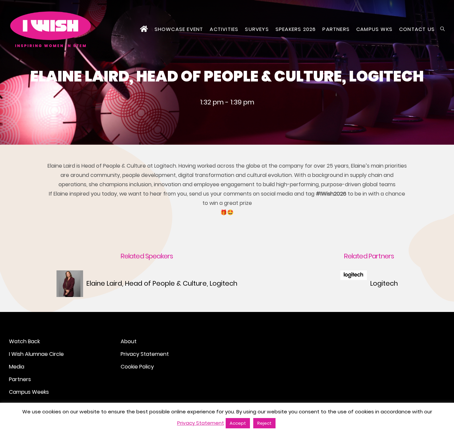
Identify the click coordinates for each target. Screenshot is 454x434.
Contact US (417, 29)
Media (16, 366)
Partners (336, 29)
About (129, 341)
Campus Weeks (29, 392)
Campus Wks (374, 29)
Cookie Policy (137, 366)
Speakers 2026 (296, 29)
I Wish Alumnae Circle (36, 354)
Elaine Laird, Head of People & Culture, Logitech (161, 283)
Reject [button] (264, 423)
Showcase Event (179, 29)
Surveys (257, 29)
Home (144, 29)
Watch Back (24, 341)
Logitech (384, 283)
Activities (224, 29)
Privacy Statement (145, 354)
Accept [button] (238, 423)
